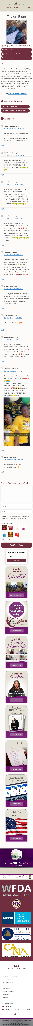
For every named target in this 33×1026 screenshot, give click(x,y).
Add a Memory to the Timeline (12, 54)
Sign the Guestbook (10, 58)
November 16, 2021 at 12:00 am (14, 128)
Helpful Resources (8, 991)
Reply (2, 145)
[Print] (2, 63)
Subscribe (17, 561)
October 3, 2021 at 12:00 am (13, 318)
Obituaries (6, 994)
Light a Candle (8, 50)
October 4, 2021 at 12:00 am (13, 255)
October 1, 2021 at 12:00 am (13, 371)
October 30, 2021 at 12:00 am (14, 155)
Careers (5, 997)
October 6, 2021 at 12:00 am (13, 184)
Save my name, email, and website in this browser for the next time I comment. (16, 517)
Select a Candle (7, 523)
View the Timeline (11, 106)
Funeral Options (8, 979)
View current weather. (17, 94)
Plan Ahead (6, 988)
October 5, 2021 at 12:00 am (13, 218)
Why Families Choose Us (10, 976)
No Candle (6, 540)
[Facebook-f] (15, 1014)
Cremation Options (8, 982)
